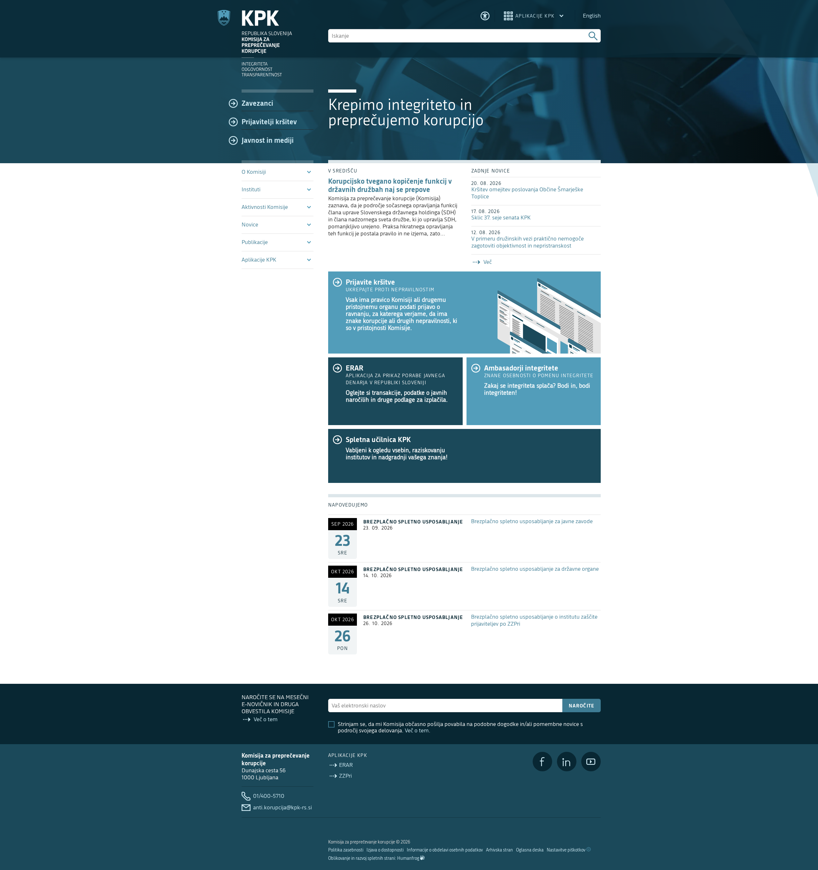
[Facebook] (542, 761)
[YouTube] (591, 761)
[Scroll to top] (803, 832)
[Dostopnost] (485, 15)
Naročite (582, 705)
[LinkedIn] (566, 761)
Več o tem (417, 730)
